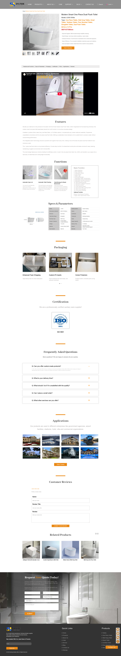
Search (101, 4)
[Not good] (34, 489)
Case (64, 640)
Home (64, 633)
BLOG (78, 4)
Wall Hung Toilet (107, 638)
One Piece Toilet (107, 635)
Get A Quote (68, 48)
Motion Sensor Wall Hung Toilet (70, 559)
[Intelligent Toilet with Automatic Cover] (31, 550)
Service (65, 642)
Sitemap (65, 650)
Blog (64, 645)
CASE (60, 4)
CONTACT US (90, 4)
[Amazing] (38, 489)
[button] (59, 283)
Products (65, 635)
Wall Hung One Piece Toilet (90, 559)
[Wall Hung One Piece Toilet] (90, 550)
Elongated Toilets (67, 24)
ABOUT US (50, 4)
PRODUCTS (38, 4)
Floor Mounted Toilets (85, 22)
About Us (65, 638)
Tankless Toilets (72, 22)
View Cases (60, 464)
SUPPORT (68, 4)
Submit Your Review (60, 526)
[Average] (35, 489)
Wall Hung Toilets (84, 20)
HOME (30, 4)
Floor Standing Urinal (109, 645)
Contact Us (66, 647)
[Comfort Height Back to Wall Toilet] (51, 550)
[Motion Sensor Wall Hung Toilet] (70, 550)
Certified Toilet (107, 642)
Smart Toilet (106, 640)
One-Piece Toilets (71, 20)
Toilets (104, 633)
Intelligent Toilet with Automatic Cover (31, 559)
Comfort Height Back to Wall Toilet (50, 559)
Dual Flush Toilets (79, 24)
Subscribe (11, 648)
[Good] (37, 489)
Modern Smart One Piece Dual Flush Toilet (35, 11)
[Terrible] (32, 489)
